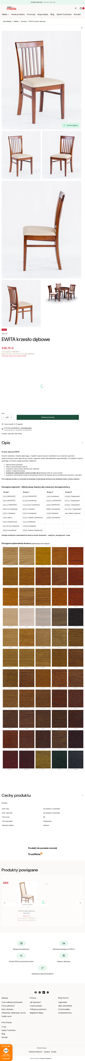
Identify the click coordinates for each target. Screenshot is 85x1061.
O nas (4, 1027)
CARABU (68, 496)
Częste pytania (36, 1006)
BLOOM (25, 501)
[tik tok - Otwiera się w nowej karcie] (43, 992)
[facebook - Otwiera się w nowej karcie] (35, 992)
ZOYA (5, 496)
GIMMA (5, 530)
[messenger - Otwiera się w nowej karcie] (48, 992)
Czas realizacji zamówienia (12, 1002)
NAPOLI (25, 509)
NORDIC (67, 505)
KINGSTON (7, 509)
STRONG (25, 526)
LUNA (48, 496)
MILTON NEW (7, 526)
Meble (16, 21)
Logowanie (62, 1002)
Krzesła (23, 21)
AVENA (48, 505)
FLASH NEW (26, 505)
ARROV (5, 513)
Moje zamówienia (65, 1006)
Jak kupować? (35, 1002)
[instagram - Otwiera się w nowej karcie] (39, 992)
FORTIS (25, 513)
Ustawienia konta (65, 1013)
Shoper (44, 1048)
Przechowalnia (64, 1009)
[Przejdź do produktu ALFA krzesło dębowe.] (26, 894)
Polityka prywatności (38, 1009)
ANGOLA (49, 501)
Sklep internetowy (40, 1058)
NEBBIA (48, 509)
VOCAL (25, 518)
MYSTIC (67, 501)
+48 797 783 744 (49, 2)
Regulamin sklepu (36, 1013)
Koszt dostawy (7, 1009)
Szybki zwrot (7, 1016)
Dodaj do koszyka (47, 417)
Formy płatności (8, 1006)
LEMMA (49, 518)
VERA (5, 501)
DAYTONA (68, 509)
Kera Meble (7, 21)
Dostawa (47, 1052)
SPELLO (5, 505)
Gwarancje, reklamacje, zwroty (14, 1013)
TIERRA (25, 530)
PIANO (5, 522)
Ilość (3, 413)
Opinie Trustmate (8, 1030)
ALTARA (25, 496)
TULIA (24, 522)
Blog (3, 1034)
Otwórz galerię (72, 125)
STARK (48, 513)
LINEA (5, 518)
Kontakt (5, 1037)
